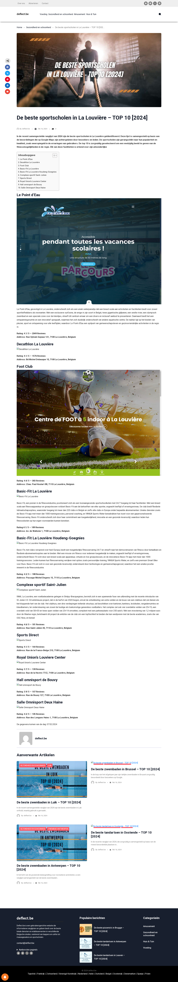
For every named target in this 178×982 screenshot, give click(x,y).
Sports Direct (26, 178)
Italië (91, 974)
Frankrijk (41, 974)
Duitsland (99, 974)
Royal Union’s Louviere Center (33, 181)
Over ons (21, 3)
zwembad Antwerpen (58, 829)
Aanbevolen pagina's (28, 949)
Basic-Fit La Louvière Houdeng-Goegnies (38, 172)
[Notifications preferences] (5, 977)
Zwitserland (51, 974)
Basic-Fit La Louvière (29, 169)
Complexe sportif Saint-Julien (33, 175)
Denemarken (130, 974)
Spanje (140, 974)
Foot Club (24, 166)
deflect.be (23, 14)
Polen (147, 974)
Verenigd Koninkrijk (67, 974)
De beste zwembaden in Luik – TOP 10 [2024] (49, 802)
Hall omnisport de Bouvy (31, 185)
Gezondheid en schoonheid (38, 27)
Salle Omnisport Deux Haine (33, 188)
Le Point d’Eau (26, 159)
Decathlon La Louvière (30, 162)
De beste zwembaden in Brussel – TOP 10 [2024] (125, 769)
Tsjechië (31, 974)
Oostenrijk (117, 974)
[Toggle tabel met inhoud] (53, 155)
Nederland (82, 974)
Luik (49, 765)
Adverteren (33, 3)
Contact (45, 3)
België (108, 974)
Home (19, 27)
